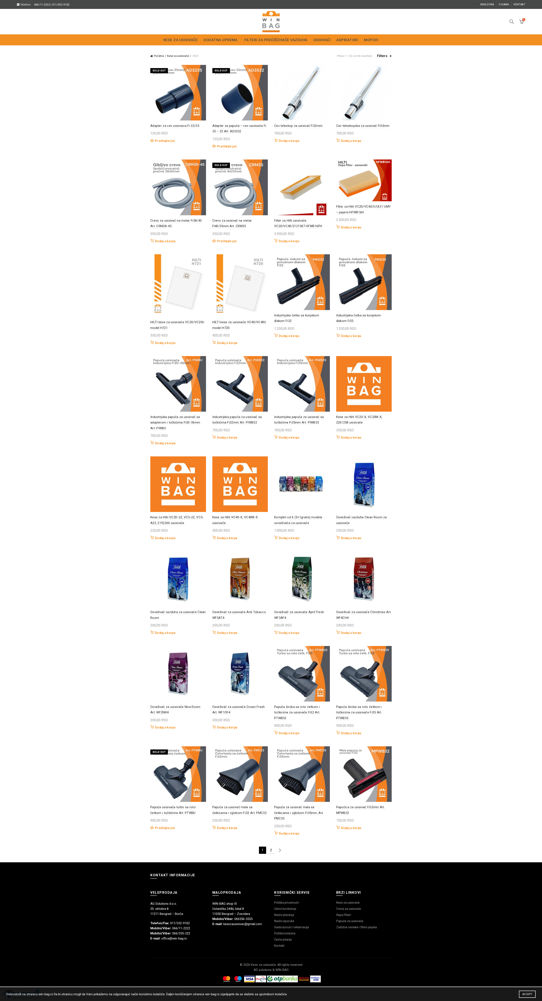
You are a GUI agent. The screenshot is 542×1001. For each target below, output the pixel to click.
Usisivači (322, 40)
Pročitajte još (165, 141)
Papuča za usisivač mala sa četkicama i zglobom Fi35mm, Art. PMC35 (299, 812)
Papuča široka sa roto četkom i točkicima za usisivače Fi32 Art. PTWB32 (297, 712)
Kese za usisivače (180, 40)
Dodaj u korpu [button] (289, 141)
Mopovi (371, 40)
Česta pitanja (283, 939)
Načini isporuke (284, 921)
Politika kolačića (284, 933)
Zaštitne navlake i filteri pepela (356, 927)
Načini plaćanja (284, 915)
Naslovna (487, 4)
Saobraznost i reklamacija (291, 927)
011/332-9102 (61, 4)
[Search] (511, 21)
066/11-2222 (42, 4)
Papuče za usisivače (349, 921)
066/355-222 (181, 933)
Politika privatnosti (286, 902)
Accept (527, 994)
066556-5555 (243, 919)
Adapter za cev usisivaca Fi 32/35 (174, 126)
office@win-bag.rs (174, 938)
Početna (159, 55)
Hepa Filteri (343, 915)
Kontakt (519, 4)
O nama (504, 4)
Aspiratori (347, 40)
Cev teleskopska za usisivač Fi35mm (363, 126)
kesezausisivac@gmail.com (242, 924)
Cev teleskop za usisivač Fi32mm (298, 126)
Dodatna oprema (220, 40)
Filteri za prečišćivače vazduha (275, 40)
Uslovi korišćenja (285, 908)
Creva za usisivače (348, 908)
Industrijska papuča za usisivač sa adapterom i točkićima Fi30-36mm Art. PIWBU (175, 422)
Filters (382, 56)
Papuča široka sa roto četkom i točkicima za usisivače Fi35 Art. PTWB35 (359, 712)
